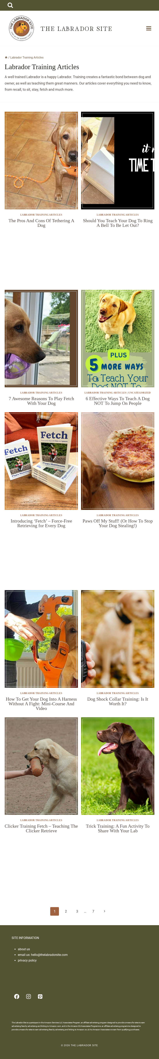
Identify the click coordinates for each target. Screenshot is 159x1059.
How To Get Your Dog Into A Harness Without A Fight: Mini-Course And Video (41, 704)
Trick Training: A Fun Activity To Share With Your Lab (117, 828)
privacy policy (27, 960)
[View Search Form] (10, 5)
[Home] (6, 57)
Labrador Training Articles (41, 214)
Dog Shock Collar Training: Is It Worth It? (117, 701)
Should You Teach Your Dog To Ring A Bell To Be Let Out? (118, 223)
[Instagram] (28, 996)
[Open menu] (148, 28)
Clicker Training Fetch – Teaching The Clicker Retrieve (41, 828)
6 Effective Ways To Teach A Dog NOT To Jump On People (118, 401)
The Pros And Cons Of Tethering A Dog (41, 223)
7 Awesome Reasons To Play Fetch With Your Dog (41, 401)
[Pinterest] (40, 996)
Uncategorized (139, 392)
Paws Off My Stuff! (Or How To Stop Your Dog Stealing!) (118, 523)
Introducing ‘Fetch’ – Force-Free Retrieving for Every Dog (41, 523)
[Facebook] (17, 996)
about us (24, 949)
